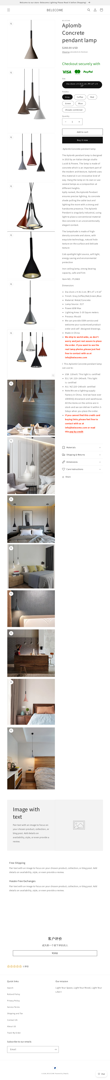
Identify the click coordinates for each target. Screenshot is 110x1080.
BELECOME (50, 1073)
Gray (67, 97)
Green (68, 103)
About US (11, 1026)
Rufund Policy (13, 994)
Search (10, 988)
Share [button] (68, 476)
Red (92, 97)
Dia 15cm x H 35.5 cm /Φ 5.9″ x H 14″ (82, 85)
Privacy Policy (13, 1000)
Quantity (65, 116)
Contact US (12, 1020)
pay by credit (76, 431)
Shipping (65, 52)
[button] (8, 10)
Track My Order (14, 1032)
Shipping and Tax (15, 1013)
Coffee (80, 97)
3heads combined (73, 110)
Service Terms (13, 1007)
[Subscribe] (55, 1049)
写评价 (55, 953)
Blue (80, 103)
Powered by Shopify (62, 1073)
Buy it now (82, 140)
